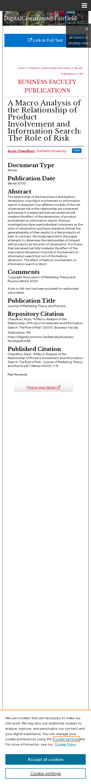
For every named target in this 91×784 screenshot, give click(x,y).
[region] (45, 747)
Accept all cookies (45, 759)
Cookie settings (66, 739)
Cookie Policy (65, 744)
